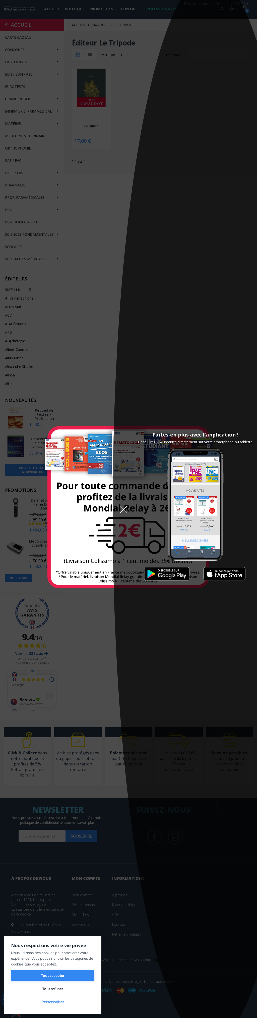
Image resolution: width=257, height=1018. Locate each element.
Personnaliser (53, 1002)
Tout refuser (52, 989)
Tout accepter (53, 975)
